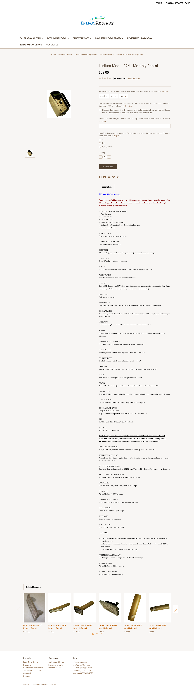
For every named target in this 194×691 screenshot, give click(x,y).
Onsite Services (81, 38)
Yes (103, 140)
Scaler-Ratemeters (107, 54)
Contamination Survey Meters (86, 54)
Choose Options (34, 610)
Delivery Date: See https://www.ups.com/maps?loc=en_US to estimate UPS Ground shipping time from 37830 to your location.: (134, 104)
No (103, 143)
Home (53, 54)
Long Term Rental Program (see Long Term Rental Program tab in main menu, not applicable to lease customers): (134, 134)
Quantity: (102, 153)
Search (159, 3)
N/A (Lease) (107, 147)
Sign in (169, 3)
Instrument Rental (57, 38)
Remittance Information (139, 38)
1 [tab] (93, 634)
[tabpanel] (34, 613)
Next (175, 609)
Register (179, 3)
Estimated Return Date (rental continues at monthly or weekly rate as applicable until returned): (134, 120)
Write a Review (134, 78)
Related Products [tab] (33, 587)
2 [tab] (97, 634)
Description (107, 187)
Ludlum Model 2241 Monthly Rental (130, 54)
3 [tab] (101, 634)
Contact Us (52, 45)
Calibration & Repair (30, 38)
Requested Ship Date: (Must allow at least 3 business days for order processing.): (134, 91)
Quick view (34, 605)
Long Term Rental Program (109, 38)
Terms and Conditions (31, 45)
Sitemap (26, 676)
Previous (18, 609)
